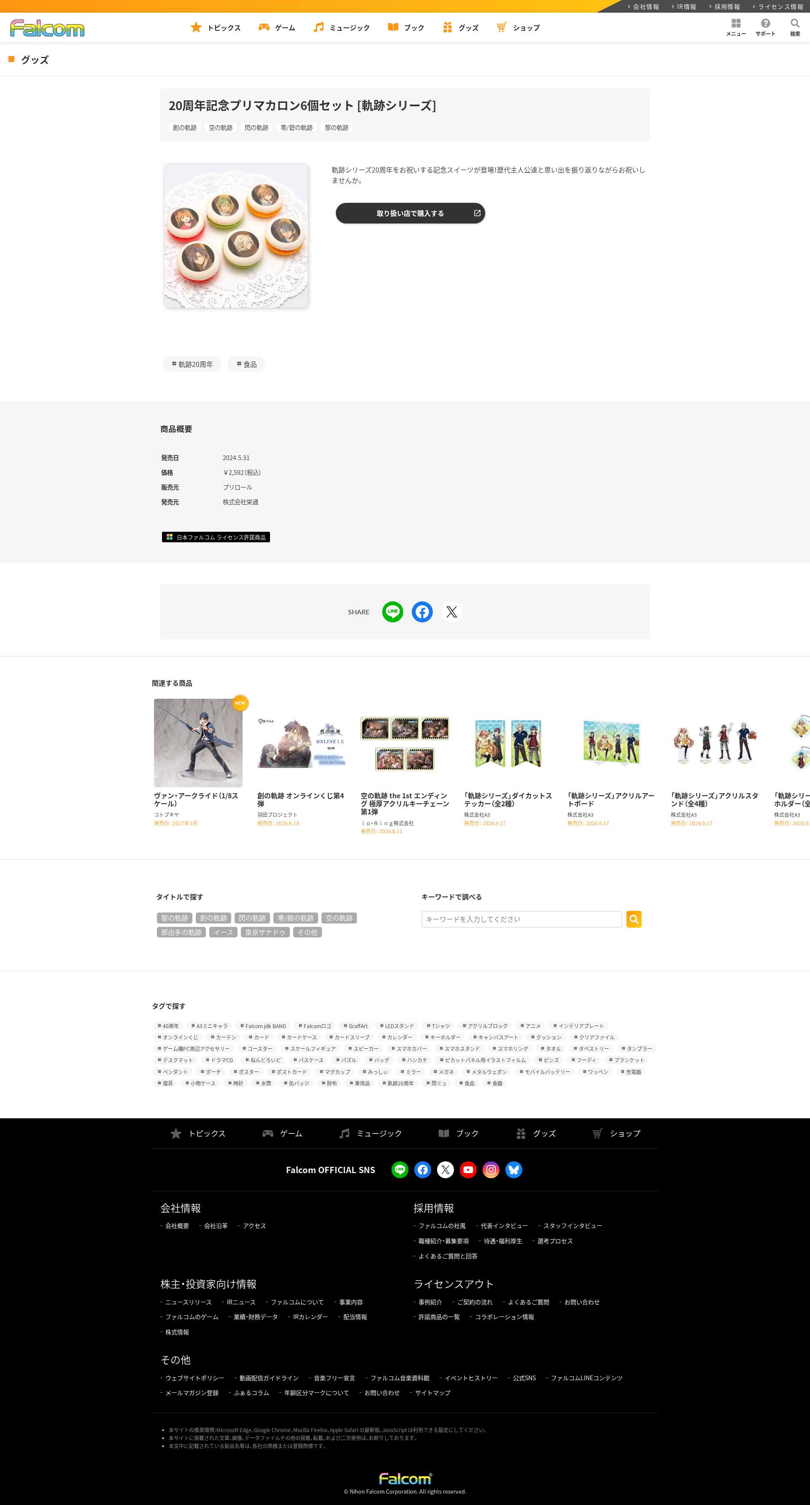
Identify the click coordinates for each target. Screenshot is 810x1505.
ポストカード (292, 1071)
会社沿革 (216, 1225)
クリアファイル (597, 1037)
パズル (348, 1059)
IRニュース (241, 1302)
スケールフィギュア (313, 1048)
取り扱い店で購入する (410, 213)
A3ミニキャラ (212, 1025)
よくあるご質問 (528, 1302)
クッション (549, 1037)
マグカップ (337, 1071)
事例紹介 (430, 1302)
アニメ (533, 1025)
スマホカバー (412, 1048)
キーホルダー (445, 1037)
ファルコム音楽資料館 (399, 1377)
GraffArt (358, 1025)
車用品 (362, 1083)
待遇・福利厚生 (503, 1240)
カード (261, 1037)
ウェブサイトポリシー (194, 1377)
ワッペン (598, 1071)
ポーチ (213, 1071)
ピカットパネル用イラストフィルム (485, 1059)
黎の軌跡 (336, 127)
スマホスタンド (462, 1048)
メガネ (446, 1071)
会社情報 (646, 6)
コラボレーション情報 (504, 1316)
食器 (497, 1083)
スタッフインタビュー (572, 1225)
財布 (332, 1083)
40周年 (171, 1025)
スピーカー (366, 1048)
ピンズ (551, 1059)
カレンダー (400, 1037)
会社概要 (177, 1225)
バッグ (381, 1059)
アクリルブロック (488, 1025)
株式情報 (177, 1331)
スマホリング (513, 1048)
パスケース (311, 1059)
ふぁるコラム (251, 1392)
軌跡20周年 (195, 364)
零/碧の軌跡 (297, 127)
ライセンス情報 (781, 6)
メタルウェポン (489, 1071)
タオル (553, 1048)
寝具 (168, 1083)
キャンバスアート (498, 1037)
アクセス (254, 1225)
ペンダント (175, 1071)
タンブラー (639, 1048)
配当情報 (355, 1316)
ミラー (413, 1071)
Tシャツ (441, 1025)
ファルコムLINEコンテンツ (587, 1377)
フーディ (587, 1059)
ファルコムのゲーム (192, 1316)
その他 (307, 932)
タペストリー (594, 1048)
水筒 (266, 1083)
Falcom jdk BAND (266, 1025)
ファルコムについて (297, 1302)
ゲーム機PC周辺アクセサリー (196, 1048)
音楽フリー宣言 (334, 1377)
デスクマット (178, 1059)
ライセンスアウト (453, 1283)
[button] (736, 27)
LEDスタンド (399, 1025)
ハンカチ (417, 1059)
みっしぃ (378, 1071)
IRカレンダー (310, 1316)
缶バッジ (299, 1083)
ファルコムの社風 (442, 1225)
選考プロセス (555, 1240)
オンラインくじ (180, 1037)
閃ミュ (439, 1083)
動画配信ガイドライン (269, 1377)
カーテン (226, 1037)
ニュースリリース (188, 1302)
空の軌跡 (220, 127)
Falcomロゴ (317, 1025)
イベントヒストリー (471, 1377)
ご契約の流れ (475, 1302)
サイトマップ (433, 1392)
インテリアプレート (581, 1025)
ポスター (249, 1071)
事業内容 (351, 1302)
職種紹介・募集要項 (443, 1240)
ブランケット (629, 1059)
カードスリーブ (352, 1037)
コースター (260, 1048)
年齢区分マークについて (316, 1392)
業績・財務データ (256, 1316)
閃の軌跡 (256, 127)
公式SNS (524, 1377)
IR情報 (687, 6)
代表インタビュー (504, 1225)
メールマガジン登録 (192, 1392)
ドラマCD (222, 1059)
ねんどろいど (266, 1059)
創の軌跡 (185, 127)
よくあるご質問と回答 (448, 1256)
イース (223, 932)
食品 (250, 364)
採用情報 (728, 6)
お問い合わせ (582, 1302)
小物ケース (203, 1083)
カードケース (302, 1037)
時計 (238, 1083)
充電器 (633, 1071)
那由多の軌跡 (181, 932)
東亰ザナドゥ (265, 932)
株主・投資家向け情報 (208, 1283)
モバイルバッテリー (547, 1071)
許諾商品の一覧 (439, 1316)
